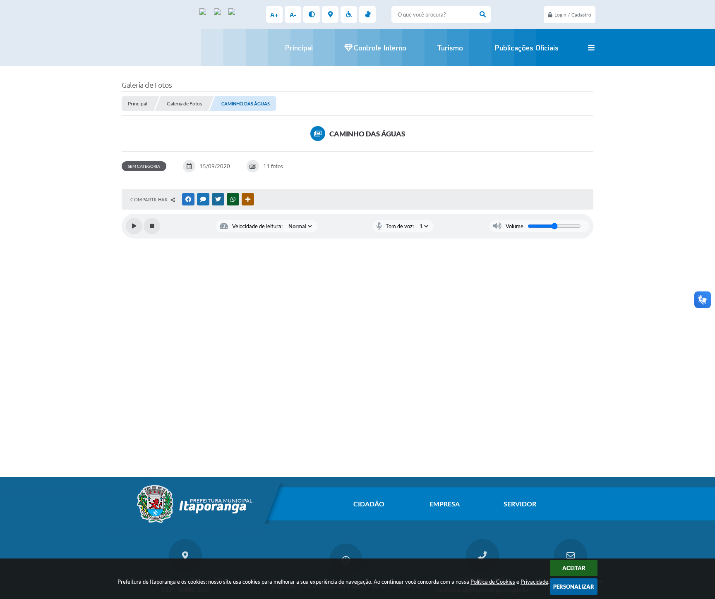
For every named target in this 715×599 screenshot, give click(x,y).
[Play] (134, 226)
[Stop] (152, 226)
